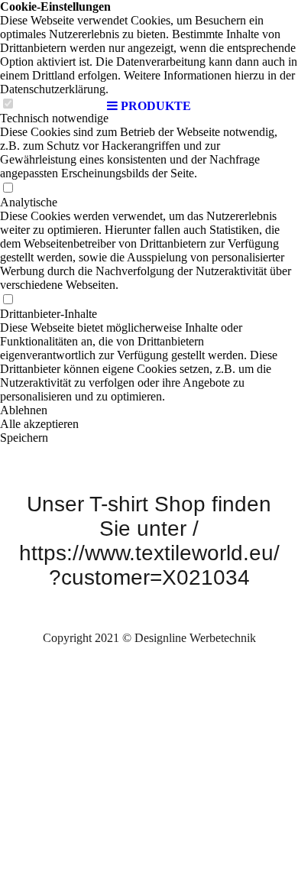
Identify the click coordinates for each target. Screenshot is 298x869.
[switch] (7, 188)
